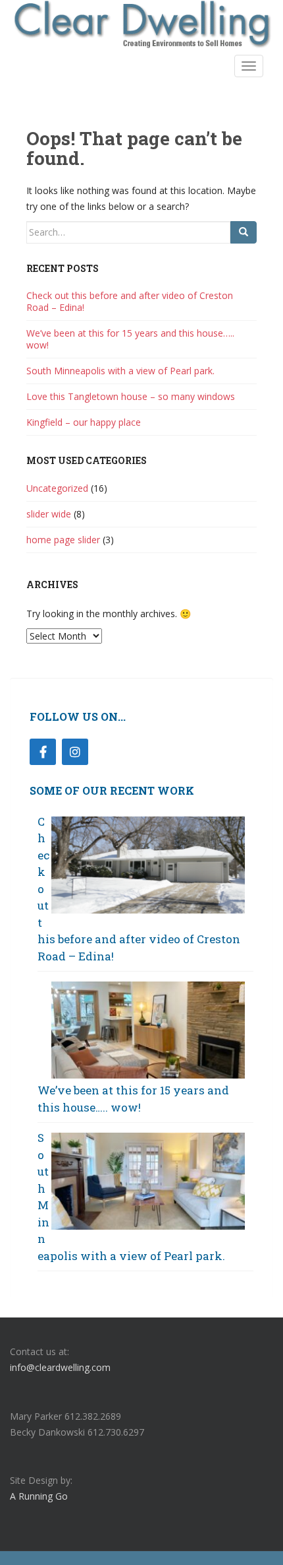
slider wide (48, 514)
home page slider (63, 539)
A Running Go (39, 1496)
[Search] (243, 232)
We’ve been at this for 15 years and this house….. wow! (130, 339)
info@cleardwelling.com (60, 1367)
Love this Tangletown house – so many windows (130, 396)
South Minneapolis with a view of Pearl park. (120, 370)
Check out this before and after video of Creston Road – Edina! (129, 301)
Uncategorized (57, 488)
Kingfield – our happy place (83, 422)
